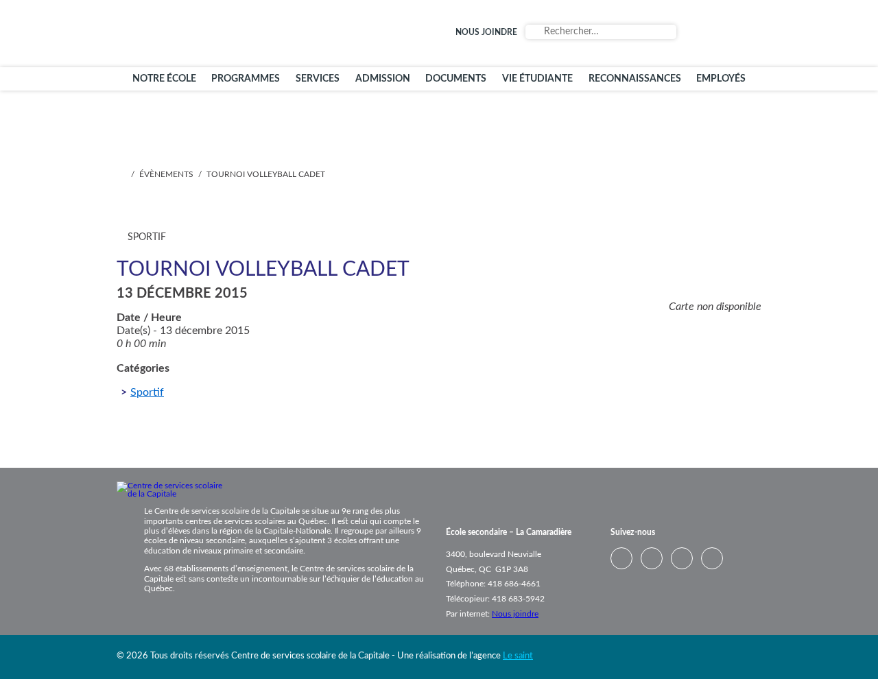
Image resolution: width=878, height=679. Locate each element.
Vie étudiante (537, 79)
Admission (382, 79)
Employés (721, 79)
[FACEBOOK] (709, 33)
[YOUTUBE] (728, 33)
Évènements (166, 174)
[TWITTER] (690, 33)
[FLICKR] (747, 33)
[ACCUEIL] (120, 174)
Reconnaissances (635, 79)
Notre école (164, 79)
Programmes (245, 79)
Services (318, 79)
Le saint (518, 656)
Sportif (147, 392)
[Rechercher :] (600, 32)
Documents (455, 79)
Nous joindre (486, 32)
